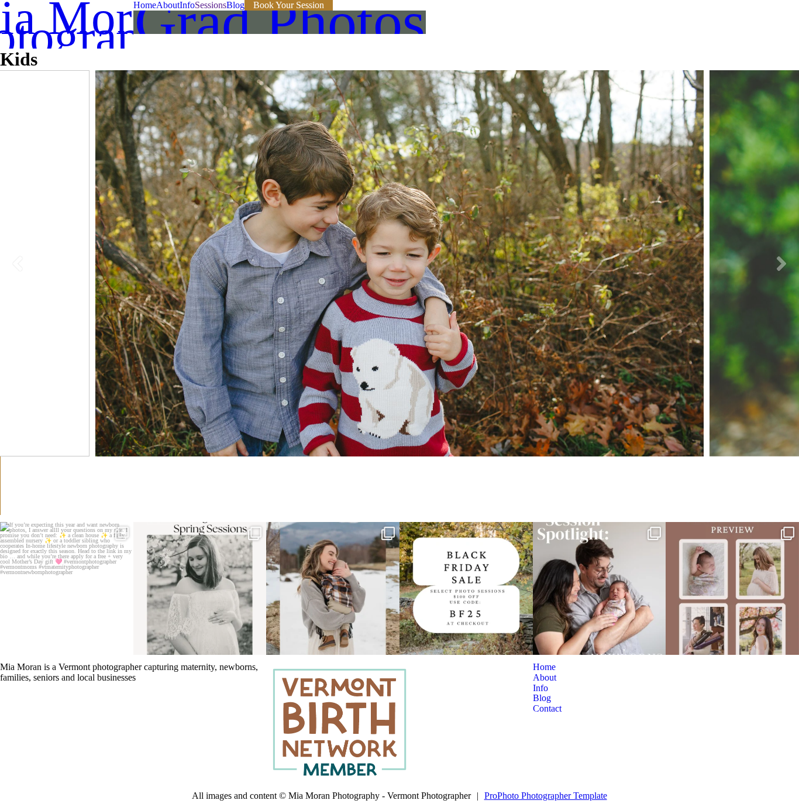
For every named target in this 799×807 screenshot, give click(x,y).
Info (187, 5)
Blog (235, 5)
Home (144, 5)
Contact (547, 708)
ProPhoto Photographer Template (545, 796)
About (168, 5)
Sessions (210, 5)
